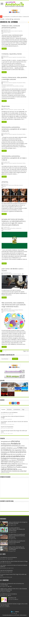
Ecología (16, 309)
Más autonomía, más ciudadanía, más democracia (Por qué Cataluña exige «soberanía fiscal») (14, 304)
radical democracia (9, 469)
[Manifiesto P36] (4, 599)
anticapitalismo (6, 446)
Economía (12, 458)
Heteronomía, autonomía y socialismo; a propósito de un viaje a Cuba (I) (14, 158)
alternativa (15, 441)
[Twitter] (15, 403)
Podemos (4, 467)
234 (10, 595)
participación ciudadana (14, 465)
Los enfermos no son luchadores (9, 412)
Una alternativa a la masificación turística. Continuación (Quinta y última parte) (16, 536)
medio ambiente (12, 463)
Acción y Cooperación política (9, 228)
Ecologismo (5, 458)
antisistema (15, 445)
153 (17, 599)
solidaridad (22, 471)
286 (9, 591)
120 (8, 606)
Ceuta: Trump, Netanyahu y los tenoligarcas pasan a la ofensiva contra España (16, 548)
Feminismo (11, 109)
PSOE (14, 467)
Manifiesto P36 (12, 597)
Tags (23, 409)
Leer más (4, 48)
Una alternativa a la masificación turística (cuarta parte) (16, 541)
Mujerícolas (6, 106)
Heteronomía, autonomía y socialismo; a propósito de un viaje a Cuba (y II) (14, 129)
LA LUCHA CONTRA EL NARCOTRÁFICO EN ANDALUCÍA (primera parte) (16, 529)
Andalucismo (5, 31)
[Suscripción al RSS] (28, 22)
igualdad (16, 462)
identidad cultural (7, 462)
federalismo (14, 460)
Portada (2, 19)
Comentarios (16, 409)
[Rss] (10, 403)
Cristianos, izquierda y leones (12, 54)
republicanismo (6, 471)
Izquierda (20, 31)
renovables (19, 469)
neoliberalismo (4, 465)
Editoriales (16, 185)
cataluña (15, 448)
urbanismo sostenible (5, 472)
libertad (4, 464)
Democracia (11, 31)
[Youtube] (18, 403)
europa (9, 460)
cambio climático (6, 448)
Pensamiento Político (6, 32)
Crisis (20, 448)
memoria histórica (21, 463)
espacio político (20, 458)
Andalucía (15, 443)
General (16, 31)
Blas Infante (22, 445)
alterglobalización (6, 441)
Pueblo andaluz (21, 467)
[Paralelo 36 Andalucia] (14, 4)
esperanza (4, 460)
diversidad (24, 454)
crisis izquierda (16, 450)
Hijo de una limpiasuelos (7, 426)
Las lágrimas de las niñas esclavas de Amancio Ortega (14, 561)
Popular (3, 409)
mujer (27, 463)
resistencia (15, 471)
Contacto (23, 615)
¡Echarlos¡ (5, 182)
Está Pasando (5, 109)
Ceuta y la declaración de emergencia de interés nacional (17, 522)
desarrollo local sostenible (14, 454)
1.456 (10, 586)
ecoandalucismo (18, 456)
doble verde (5, 456)
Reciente (9, 409)
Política (10, 467)
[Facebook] (13, 403)
